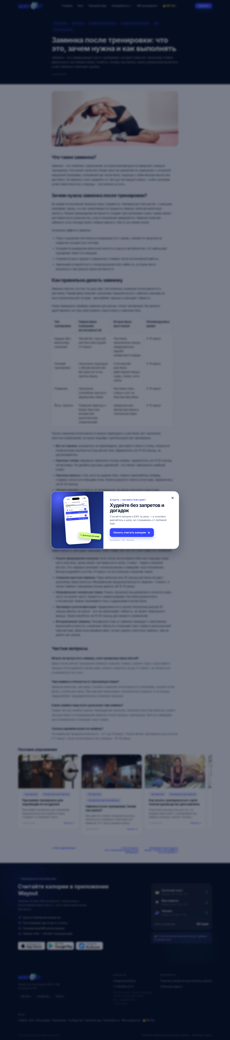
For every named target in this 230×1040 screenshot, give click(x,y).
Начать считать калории (131, 533)
